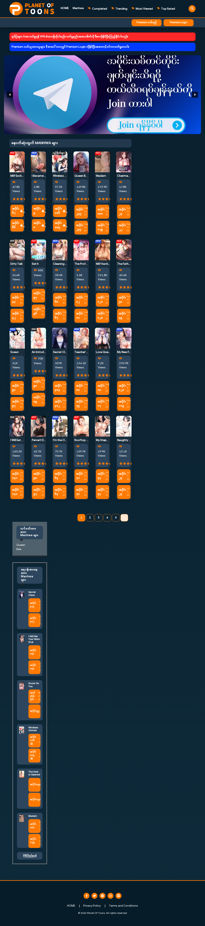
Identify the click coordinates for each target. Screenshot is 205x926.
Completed (99, 9)
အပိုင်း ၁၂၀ (101, 316)
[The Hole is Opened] (21, 774)
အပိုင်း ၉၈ (15, 388)
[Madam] (102, 162)
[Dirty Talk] (17, 250)
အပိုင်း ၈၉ (37, 399)
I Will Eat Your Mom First (34, 639)
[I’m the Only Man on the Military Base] (59, 426)
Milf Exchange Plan (22, 176)
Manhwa (78, 8)
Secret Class (61, 352)
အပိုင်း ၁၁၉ (122, 404)
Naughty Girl (125, 440)
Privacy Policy (92, 906)
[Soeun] (17, 338)
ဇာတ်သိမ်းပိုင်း (32, 696)
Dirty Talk (16, 264)
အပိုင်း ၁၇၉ (101, 227)
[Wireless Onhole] (59, 162)
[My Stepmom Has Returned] (102, 426)
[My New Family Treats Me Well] (124, 338)
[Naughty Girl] (124, 426)
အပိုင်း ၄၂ (15, 316)
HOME (65, 8)
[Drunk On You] (21, 686)
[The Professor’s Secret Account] (81, 250)
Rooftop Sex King (85, 440)
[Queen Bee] (81, 162)
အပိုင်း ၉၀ (37, 384)
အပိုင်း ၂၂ (122, 227)
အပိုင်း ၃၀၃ (58, 388)
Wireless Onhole (63, 176)
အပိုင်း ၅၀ (122, 300)
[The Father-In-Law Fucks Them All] (124, 250)
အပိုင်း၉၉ (34, 711)
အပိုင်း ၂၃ (122, 211)
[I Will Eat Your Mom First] (17, 426)
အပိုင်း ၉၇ (37, 295)
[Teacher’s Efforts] (81, 338)
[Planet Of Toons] (31, 9)
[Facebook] (86, 896)
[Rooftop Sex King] (81, 426)
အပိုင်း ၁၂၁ (101, 300)
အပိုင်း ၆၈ (58, 300)
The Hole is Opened (34, 773)
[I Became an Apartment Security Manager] (38, 162)
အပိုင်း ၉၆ (37, 311)
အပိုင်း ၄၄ (101, 476)
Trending (121, 9)
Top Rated (168, 9)
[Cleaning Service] (59, 250)
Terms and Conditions (123, 906)
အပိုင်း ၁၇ (101, 404)
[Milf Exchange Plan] (17, 162)
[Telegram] (102, 896)
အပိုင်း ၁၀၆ (58, 211)
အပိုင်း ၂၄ (122, 476)
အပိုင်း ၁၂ (79, 300)
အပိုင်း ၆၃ (58, 492)
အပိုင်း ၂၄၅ (79, 211)
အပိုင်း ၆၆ (15, 225)
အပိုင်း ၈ (37, 225)
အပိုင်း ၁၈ (101, 388)
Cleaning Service (63, 264)
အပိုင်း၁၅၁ (35, 784)
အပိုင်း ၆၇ (15, 211)
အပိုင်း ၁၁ (79, 316)
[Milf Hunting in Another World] (102, 250)
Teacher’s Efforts (85, 352)
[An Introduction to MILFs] (38, 338)
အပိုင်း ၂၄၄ (79, 227)
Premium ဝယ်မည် (147, 23)
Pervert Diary (40, 440)
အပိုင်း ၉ (37, 211)
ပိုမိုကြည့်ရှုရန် (30, 856)
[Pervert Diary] (38, 426)
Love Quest (103, 352)
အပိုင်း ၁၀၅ (58, 225)
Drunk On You (33, 685)
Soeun (14, 352)
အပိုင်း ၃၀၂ (58, 404)
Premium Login (178, 23)
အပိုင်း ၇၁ (79, 476)
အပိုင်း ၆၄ (58, 476)
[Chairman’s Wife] (124, 162)
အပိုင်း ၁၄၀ (15, 492)
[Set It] (38, 250)
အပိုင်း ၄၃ (15, 300)
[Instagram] (111, 896)
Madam (101, 176)
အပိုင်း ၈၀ (79, 388)
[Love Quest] (102, 338)
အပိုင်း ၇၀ (79, 492)
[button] (102, 94)
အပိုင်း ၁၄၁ (15, 476)
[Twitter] (94, 896)
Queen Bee (81, 176)
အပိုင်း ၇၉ (79, 404)
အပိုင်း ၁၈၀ (101, 211)
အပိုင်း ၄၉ (122, 316)
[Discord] (119, 896)
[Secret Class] (59, 338)
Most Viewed (144, 9)
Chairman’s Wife (127, 176)
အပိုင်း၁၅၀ (35, 799)
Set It (35, 264)
